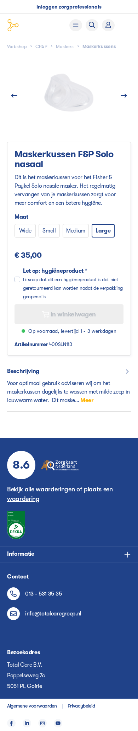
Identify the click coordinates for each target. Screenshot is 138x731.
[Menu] (75, 25)
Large (103, 231)
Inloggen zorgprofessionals (69, 7)
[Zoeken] (92, 25)
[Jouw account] (108, 25)
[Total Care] (30, 25)
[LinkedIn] (27, 723)
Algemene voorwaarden (32, 706)
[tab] (69, 385)
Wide (25, 231)
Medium (75, 231)
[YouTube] (58, 723)
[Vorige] (14, 96)
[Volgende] (124, 96)
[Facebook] (11, 723)
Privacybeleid (81, 706)
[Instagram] (42, 723)
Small (49, 231)
